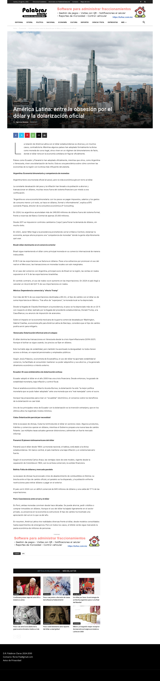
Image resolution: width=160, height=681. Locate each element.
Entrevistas (113, 22)
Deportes (85, 22)
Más (122, 22)
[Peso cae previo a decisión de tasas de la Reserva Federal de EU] (56, 586)
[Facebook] (141, 1)
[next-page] (18, 636)
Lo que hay (77, 594)
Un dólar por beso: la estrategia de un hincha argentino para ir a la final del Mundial (86, 599)
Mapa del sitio (85, 2)
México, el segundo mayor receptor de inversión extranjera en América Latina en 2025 (86, 629)
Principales (25, 103)
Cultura (73, 22)
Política (39, 22)
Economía (62, 22)
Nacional (51, 22)
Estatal (29, 22)
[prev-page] (14, 636)
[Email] (38, 135)
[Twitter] (145, 1)
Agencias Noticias (22, 122)
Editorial (19, 22)
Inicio (15, 28)
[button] (144, 22)
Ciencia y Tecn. (98, 22)
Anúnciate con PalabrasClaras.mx (59, 2)
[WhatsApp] (33, 135)
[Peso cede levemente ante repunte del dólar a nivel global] (56, 615)
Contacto (75, 2)
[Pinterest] (27, 135)
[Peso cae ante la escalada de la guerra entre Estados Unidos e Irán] (26, 615)
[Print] (44, 135)
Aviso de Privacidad (12, 660)
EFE (23, 553)
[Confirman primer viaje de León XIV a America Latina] (26, 586)
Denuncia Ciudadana (39, 2)
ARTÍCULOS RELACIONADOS (49, 571)
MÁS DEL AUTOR (69, 571)
